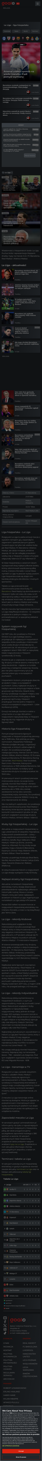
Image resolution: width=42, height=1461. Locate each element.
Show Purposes (21, 1457)
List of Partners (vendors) (10, 1446)
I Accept (21, 1451)
